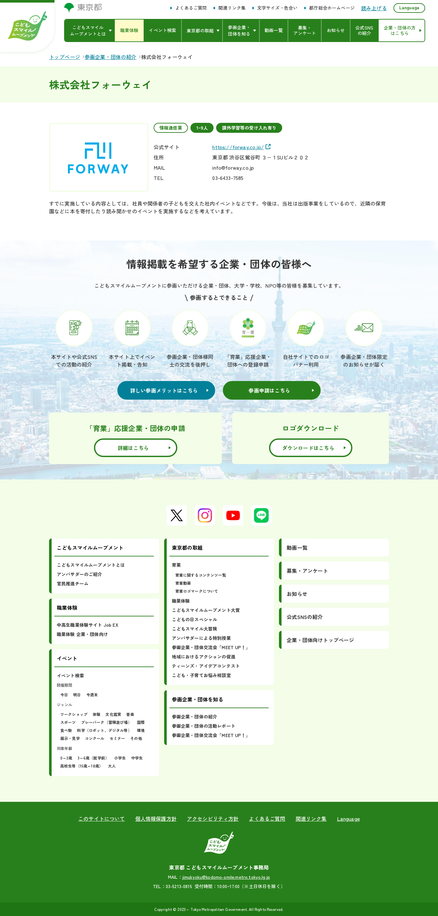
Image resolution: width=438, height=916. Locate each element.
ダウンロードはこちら (308, 448)
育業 (176, 565)
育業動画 (183, 583)
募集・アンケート (307, 570)
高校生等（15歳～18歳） (81, 765)
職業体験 (181, 601)
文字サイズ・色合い (277, 8)
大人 (112, 765)
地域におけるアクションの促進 (203, 656)
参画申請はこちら (269, 390)
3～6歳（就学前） (93, 757)
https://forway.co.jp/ (238, 147)
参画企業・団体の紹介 (194, 716)
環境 (141, 730)
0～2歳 (66, 757)
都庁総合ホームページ (332, 8)
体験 (96, 714)
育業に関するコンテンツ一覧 (200, 575)
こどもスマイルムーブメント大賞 (206, 610)
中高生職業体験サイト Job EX (87, 625)
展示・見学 (70, 738)
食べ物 (66, 730)
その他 (136, 738)
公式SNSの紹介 (305, 617)
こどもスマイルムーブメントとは (91, 565)
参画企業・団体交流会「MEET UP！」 (211, 647)
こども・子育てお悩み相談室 (201, 675)
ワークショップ (74, 714)
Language (409, 7)
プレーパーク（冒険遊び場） (106, 722)
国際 (141, 722)
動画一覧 (297, 547)
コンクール (95, 738)
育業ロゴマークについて (196, 591)
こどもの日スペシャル (194, 619)
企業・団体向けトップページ (320, 640)
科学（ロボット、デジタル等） (104, 730)
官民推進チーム (72, 583)
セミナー (117, 738)
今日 (64, 694)
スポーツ (68, 722)
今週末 (92, 694)
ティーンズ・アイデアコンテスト (206, 666)
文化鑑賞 (113, 714)
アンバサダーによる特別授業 (201, 638)
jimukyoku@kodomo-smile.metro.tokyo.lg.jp (226, 877)
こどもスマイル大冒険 (194, 628)
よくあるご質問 (191, 8)
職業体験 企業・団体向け (82, 634)
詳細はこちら (133, 448)
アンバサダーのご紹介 (79, 574)
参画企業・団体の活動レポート (203, 726)
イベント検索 (70, 675)
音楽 (130, 714)
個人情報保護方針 (156, 818)
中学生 (137, 757)
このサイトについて (101, 818)
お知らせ (297, 594)
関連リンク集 (232, 8)
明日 (77, 694)
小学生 (120, 757)
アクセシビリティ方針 (213, 818)
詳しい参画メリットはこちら (164, 390)
